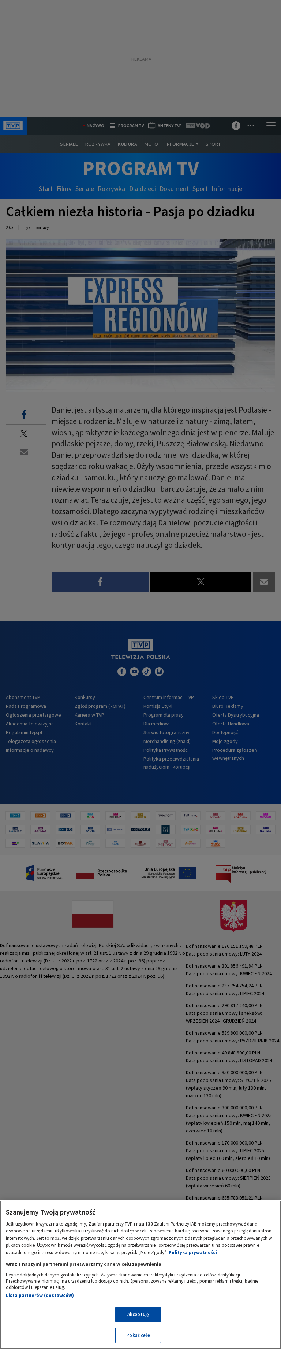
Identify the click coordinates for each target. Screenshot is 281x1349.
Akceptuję (138, 1314)
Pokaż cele (138, 1335)
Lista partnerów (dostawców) (40, 1295)
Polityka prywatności (193, 1252)
